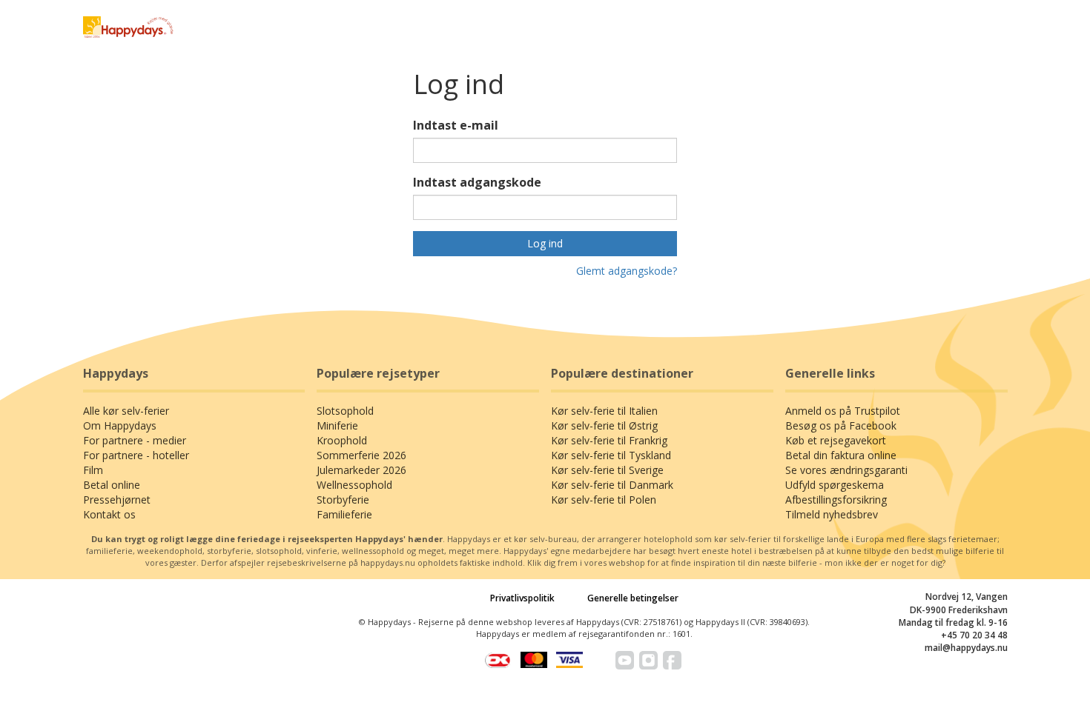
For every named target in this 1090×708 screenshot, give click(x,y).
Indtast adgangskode (477, 182)
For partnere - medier (134, 440)
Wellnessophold (354, 485)
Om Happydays (119, 425)
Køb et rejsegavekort (835, 440)
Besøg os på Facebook (840, 425)
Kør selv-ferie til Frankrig (609, 440)
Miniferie (337, 425)
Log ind (545, 243)
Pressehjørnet (117, 499)
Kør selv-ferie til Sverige (607, 470)
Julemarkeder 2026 (361, 470)
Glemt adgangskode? (626, 271)
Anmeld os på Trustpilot (842, 411)
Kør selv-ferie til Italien (604, 411)
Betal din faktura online (840, 455)
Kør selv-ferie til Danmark (612, 485)
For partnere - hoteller (136, 455)
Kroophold (342, 440)
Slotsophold (345, 411)
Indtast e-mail (455, 125)
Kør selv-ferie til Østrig (604, 425)
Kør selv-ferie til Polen (603, 499)
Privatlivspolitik (522, 598)
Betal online (111, 485)
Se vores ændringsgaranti (846, 470)
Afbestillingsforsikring (836, 499)
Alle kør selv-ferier (126, 411)
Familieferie (344, 514)
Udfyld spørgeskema (834, 485)
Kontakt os (109, 514)
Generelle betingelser (632, 598)
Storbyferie (343, 499)
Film (93, 470)
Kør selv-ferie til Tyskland (611, 455)
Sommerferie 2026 (361, 455)
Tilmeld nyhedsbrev (831, 514)
